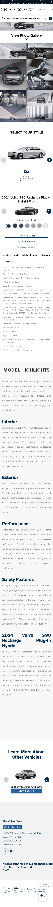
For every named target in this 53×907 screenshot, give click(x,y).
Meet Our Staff (6, 867)
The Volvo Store (5, 890)
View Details (26, 791)
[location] (51, 2)
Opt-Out (35, 890)
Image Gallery (28, 241)
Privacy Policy (10, 890)
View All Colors (27, 235)
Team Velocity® (43, 887)
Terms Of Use (16, 890)
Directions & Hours (23, 865)
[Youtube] (11, 851)
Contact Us (13, 827)
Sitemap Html (23, 890)
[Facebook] (5, 851)
